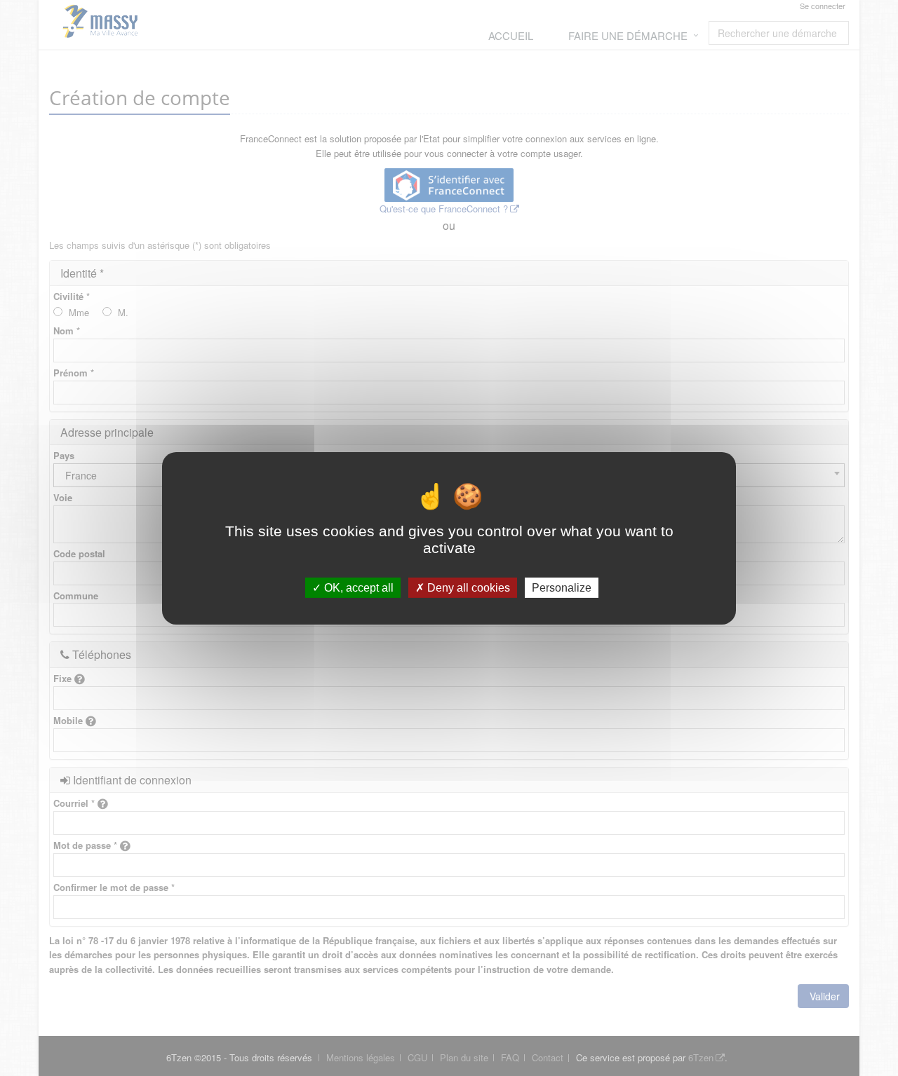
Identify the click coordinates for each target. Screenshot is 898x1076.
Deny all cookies (467, 587)
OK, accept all (357, 587)
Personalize (561, 587)
